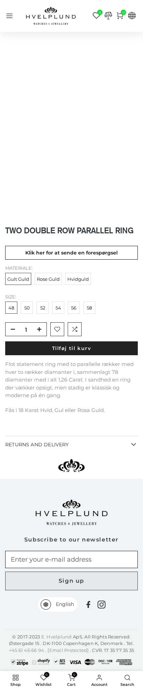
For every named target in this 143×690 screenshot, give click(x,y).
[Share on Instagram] (102, 604)
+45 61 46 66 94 (27, 650)
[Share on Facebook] (88, 604)
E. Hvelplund (56, 636)
